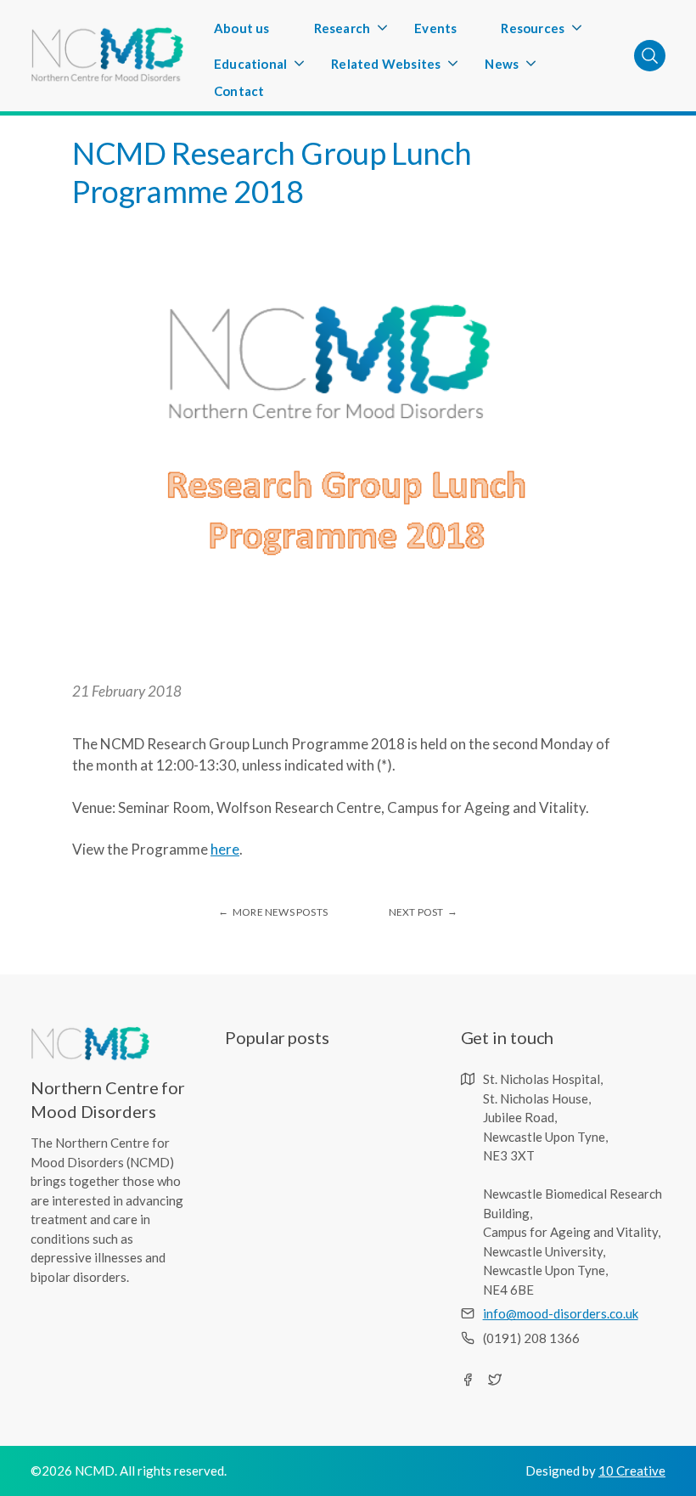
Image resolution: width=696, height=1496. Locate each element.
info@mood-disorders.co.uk (560, 1313)
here (224, 849)
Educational (258, 69)
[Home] (107, 55)
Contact (239, 91)
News (510, 69)
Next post (416, 912)
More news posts (280, 912)
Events (435, 28)
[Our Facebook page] (468, 1380)
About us (242, 28)
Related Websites (394, 69)
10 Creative (631, 1470)
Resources (541, 33)
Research (351, 33)
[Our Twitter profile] (495, 1380)
